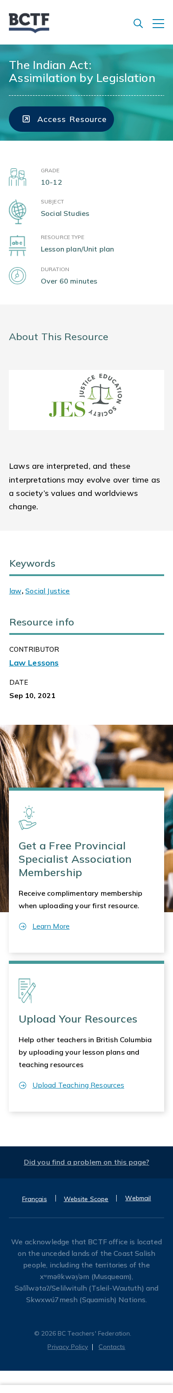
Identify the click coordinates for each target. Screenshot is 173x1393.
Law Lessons (34, 663)
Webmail (138, 1198)
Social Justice (47, 590)
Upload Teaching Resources (78, 1084)
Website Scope (86, 1199)
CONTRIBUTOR (34, 649)
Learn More (51, 926)
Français (34, 1199)
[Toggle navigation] (163, 28)
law (15, 590)
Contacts (111, 1347)
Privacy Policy (67, 1347)
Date (18, 682)
